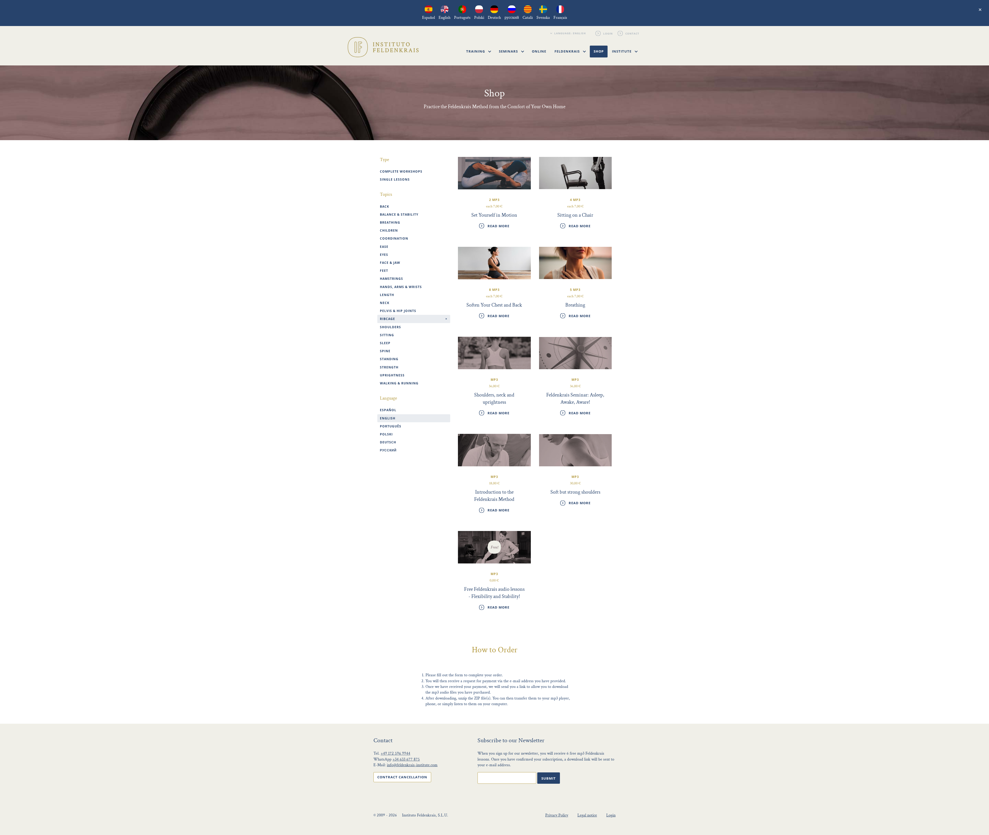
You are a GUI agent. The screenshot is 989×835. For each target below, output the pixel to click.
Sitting (387, 335)
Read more (498, 226)
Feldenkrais (568, 51)
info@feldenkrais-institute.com (412, 765)
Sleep (385, 343)
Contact (632, 33)
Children (389, 230)
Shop (599, 51)
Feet (384, 270)
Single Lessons (395, 179)
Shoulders (390, 327)
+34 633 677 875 (406, 759)
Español (388, 410)
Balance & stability (399, 214)
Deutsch (388, 442)
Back (384, 206)
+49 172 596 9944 (395, 753)
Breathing (390, 222)
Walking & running (399, 383)
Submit (548, 778)
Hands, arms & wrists (401, 287)
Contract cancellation (402, 777)
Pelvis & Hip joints (398, 311)
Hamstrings (391, 278)
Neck (384, 303)
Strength (389, 367)
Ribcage (387, 319)
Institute (622, 51)
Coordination (394, 238)
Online (539, 51)
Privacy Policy (556, 815)
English (387, 418)
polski (386, 434)
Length (387, 295)
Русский (388, 450)
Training (476, 51)
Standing (389, 359)
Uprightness (392, 375)
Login (608, 33)
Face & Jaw (390, 262)
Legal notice (587, 815)
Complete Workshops (401, 171)
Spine (385, 351)
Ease (384, 246)
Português (390, 426)
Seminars (509, 51)
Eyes (384, 254)
